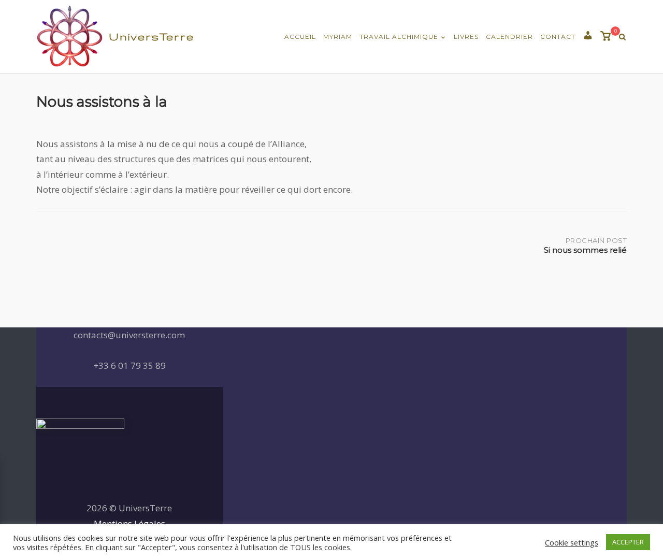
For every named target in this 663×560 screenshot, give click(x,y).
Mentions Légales (129, 523)
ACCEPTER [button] (628, 542)
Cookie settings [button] (571, 542)
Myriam (337, 36)
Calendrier (509, 36)
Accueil (300, 36)
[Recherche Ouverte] (622, 37)
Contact (557, 36)
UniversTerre (151, 36)
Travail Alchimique (398, 36)
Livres (466, 36)
